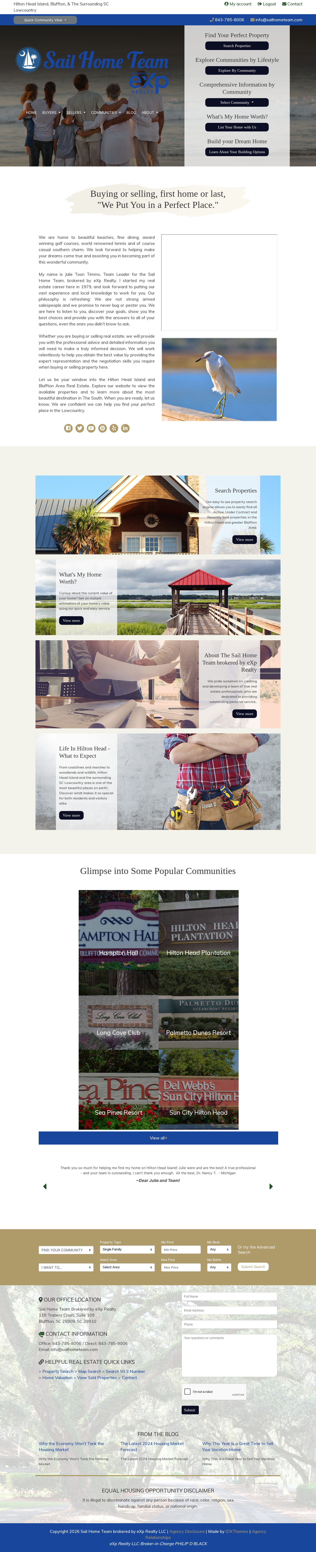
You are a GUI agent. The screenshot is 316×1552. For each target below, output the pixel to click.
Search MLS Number (125, 1371)
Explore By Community (237, 70)
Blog (131, 112)
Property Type (110, 1242)
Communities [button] (104, 112)
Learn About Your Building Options (237, 152)
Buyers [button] (50, 112)
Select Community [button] (235, 102)
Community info (119, 965)
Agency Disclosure (187, 1531)
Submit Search (253, 1267)
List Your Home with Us (237, 127)
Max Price (168, 1260)
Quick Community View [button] (43, 20)
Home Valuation (57, 1377)
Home (31, 112)
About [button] (148, 112)
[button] (45, 1187)
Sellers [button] (74, 112)
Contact (129, 1377)
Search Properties (237, 46)
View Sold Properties (97, 1377)
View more (244, 539)
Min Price (167, 1242)
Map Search (89, 1371)
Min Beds (213, 1242)
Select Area (108, 1260)
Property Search (58, 1371)
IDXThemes (236, 1531)
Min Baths (214, 1260)
